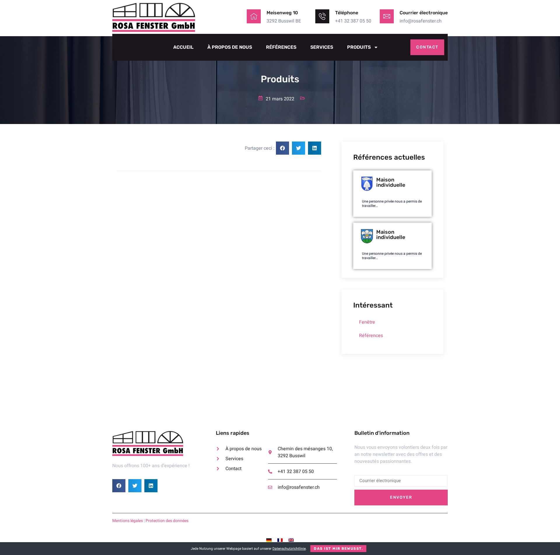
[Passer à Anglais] (291, 540)
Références (281, 47)
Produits (359, 47)
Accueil (183, 47)
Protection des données (167, 521)
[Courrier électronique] (387, 16)
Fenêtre (367, 322)
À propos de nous (229, 47)
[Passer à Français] (280, 540)
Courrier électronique (424, 12)
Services (321, 47)
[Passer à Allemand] (268, 540)
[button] (282, 148)
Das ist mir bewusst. (338, 549)
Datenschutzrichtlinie (289, 548)
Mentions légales (127, 521)
